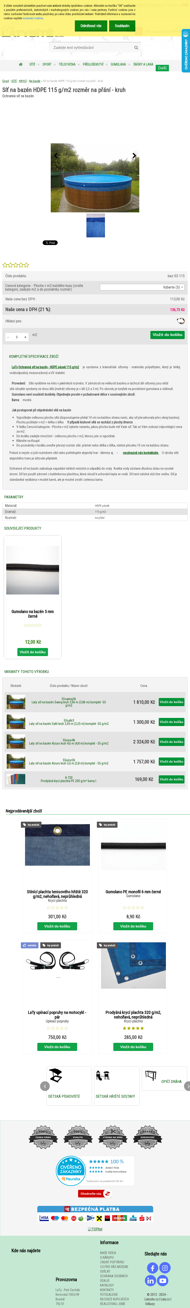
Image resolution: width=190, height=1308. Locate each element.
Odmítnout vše (91, 26)
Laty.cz (165, 1299)
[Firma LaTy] (43, 1154)
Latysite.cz (152, 1299)
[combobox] (142, 287)
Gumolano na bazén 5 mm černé (33, 614)
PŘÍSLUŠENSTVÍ (93, 64)
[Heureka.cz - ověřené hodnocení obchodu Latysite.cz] (95, 1184)
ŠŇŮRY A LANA (143, 64)
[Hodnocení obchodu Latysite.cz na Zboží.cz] (95, 1199)
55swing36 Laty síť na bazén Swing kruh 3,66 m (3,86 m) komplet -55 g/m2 (69, 702)
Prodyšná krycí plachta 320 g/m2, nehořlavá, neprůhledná (133, 1014)
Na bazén (34, 81)
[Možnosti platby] (95, 1225)
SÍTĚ (32, 64)
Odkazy (150, 1304)
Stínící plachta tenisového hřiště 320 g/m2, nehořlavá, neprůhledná (57, 894)
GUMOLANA (118, 64)
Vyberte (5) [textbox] (171, 287)
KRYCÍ (23, 81)
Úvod (5, 81)
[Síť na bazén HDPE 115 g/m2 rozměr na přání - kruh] (95, 178)
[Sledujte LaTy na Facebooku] (152, 1272)
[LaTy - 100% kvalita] (77, 1154)
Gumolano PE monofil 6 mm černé (133, 892)
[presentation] (55, 156)
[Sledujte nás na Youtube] (162, 1285)
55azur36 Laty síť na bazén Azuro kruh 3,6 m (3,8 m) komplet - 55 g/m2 (68, 761)
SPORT (47, 64)
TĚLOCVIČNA (67, 64)
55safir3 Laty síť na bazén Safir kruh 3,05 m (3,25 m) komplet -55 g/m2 (69, 722)
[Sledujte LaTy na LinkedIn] (150, 1285)
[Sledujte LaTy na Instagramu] (165, 1272)
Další (162, 68)
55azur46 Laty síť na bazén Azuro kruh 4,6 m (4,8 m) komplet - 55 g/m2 (68, 741)
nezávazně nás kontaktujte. (141, 453)
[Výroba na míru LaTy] (112, 1154)
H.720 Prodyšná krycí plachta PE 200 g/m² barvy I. (69, 779)
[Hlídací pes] (181, 323)
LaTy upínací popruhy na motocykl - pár (57, 1014)
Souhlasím (122, 26)
